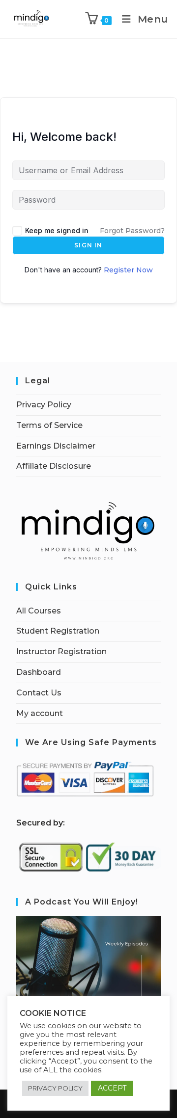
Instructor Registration (61, 651)
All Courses (38, 610)
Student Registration (57, 631)
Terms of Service (49, 425)
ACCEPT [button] (112, 1088)
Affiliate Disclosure (53, 466)
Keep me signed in (56, 230)
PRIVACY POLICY (55, 1088)
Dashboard (38, 672)
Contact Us (38, 692)
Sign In (88, 245)
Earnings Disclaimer (55, 446)
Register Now (128, 270)
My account (39, 713)
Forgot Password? (132, 230)
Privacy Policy (43, 404)
